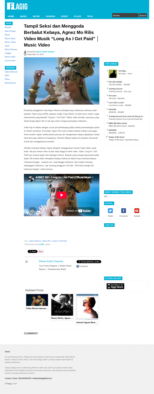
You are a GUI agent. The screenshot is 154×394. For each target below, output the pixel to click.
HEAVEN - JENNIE (116, 112)
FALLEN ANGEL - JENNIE (119, 85)
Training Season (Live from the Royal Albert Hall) (129, 116)
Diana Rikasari (11, 72)
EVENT (64, 16)
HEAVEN (112, 109)
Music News (10, 38)
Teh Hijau (122, 71)
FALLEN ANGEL (115, 82)
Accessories (10, 60)
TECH (90, 16)
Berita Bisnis (10, 83)
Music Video (10, 42)
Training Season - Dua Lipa (120, 91)
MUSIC (23, 16)
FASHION (50, 16)
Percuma (113, 96)
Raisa (7, 79)
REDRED (113, 130)
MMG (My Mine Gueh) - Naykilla (122, 126)
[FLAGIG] (17, 8)
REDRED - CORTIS (117, 133)
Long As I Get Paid (59, 241)
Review (8, 27)
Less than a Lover (116, 103)
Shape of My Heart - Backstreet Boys (124, 140)
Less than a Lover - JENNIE (120, 105)
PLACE (77, 16)
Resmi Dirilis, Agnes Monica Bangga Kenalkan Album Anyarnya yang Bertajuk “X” (62, 318)
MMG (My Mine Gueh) (118, 123)
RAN (7, 75)
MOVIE (36, 16)
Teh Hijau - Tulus (125, 74)
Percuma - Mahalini (117, 98)
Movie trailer (10, 57)
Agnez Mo (46, 241)
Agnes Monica (35, 241)
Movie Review (11, 49)
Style (7, 46)
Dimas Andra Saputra (45, 52)
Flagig (9, 384)
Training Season (115, 89)
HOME (11, 16)
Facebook (84, 266)
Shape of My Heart (117, 137)
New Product (10, 31)
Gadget (8, 53)
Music (7, 35)
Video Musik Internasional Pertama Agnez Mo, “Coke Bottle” (37, 308)
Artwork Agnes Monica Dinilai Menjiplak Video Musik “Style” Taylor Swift (87, 322)
